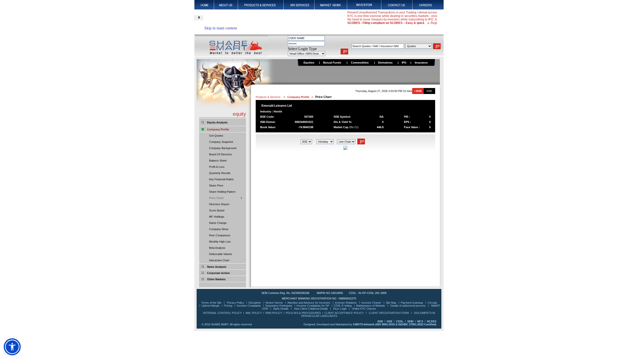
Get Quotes (216, 135)
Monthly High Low (220, 241)
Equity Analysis (217, 122)
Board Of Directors (220, 154)
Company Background (222, 148)
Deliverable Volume (220, 254)
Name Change (218, 222)
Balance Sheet (218, 160)
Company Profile (218, 129)
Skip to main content (220, 28)
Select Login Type (302, 49)
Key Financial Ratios (221, 179)
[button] (12, 347)
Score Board (216, 210)
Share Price (216, 185)
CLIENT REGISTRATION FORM (389, 312)
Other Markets (216, 279)
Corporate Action (218, 272)
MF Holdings (216, 216)
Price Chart (216, 197)
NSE (429, 91)
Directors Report (219, 204)
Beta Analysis (217, 247)
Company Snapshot (221, 141)
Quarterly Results (220, 173)
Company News (219, 229)
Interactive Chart (219, 260)
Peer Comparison (219, 235)
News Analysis (216, 266)
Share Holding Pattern (222, 191)
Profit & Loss (217, 166)
